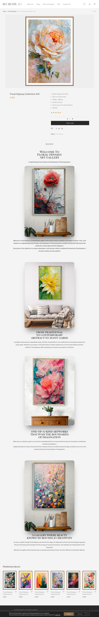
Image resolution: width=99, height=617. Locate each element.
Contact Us (66, 4)
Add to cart (70, 123)
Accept (69, 614)
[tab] (49, 144)
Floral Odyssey (12, 11)
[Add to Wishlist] (52, 128)
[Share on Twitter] (59, 129)
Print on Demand (48, 4)
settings (57, 615)
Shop (38, 4)
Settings (79, 614)
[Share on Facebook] (56, 129)
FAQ (58, 4)
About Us (30, 4)
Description (49, 144)
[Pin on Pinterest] (62, 129)
